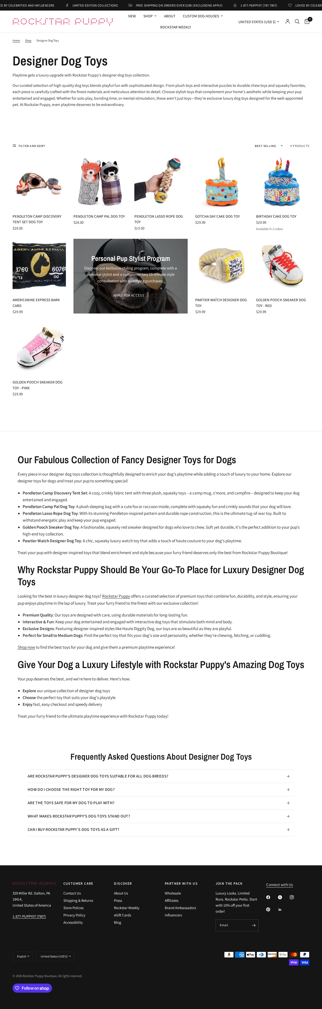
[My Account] (287, 22)
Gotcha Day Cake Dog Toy (217, 216)
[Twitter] (283, 897)
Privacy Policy (74, 915)
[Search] (297, 22)
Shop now (26, 647)
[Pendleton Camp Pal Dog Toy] (100, 182)
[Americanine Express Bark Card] (39, 265)
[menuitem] (132, 16)
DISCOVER (123, 883)
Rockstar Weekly (175, 27)
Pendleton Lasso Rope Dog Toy (158, 219)
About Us (121, 893)
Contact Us (72, 893)
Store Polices (73, 907)
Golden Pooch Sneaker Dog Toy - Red (281, 302)
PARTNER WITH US (181, 883)
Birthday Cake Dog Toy (276, 216)
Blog (117, 922)
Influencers (173, 915)
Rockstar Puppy (116, 596)
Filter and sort (32, 146)
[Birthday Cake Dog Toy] (282, 182)
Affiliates (171, 900)
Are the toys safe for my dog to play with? (71, 802)
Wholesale (173, 893)
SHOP (148, 16)
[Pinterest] (271, 909)
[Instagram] (295, 897)
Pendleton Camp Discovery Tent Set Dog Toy (37, 219)
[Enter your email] (254, 925)
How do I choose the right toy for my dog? (71, 789)
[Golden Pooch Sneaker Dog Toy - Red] (282, 265)
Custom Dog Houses (201, 16)
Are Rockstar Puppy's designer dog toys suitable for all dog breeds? (98, 776)
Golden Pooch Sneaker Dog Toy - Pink (37, 385)
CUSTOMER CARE (78, 883)
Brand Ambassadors (180, 907)
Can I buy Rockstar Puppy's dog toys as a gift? (73, 829)
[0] (305, 22)
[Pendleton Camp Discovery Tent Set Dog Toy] (39, 182)
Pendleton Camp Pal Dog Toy (99, 216)
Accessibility (73, 922)
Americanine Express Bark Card (36, 302)
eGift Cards (122, 915)
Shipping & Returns (78, 900)
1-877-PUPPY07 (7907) (29, 916)
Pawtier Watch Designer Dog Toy (221, 302)
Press (118, 900)
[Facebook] (271, 897)
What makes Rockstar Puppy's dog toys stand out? (79, 816)
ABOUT (169, 16)
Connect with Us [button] (279, 884)
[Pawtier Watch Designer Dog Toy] (222, 265)
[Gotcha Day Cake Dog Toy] (222, 182)
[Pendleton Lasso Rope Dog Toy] (161, 182)
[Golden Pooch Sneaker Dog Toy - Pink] (39, 347)
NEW (132, 16)
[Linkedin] (283, 909)
